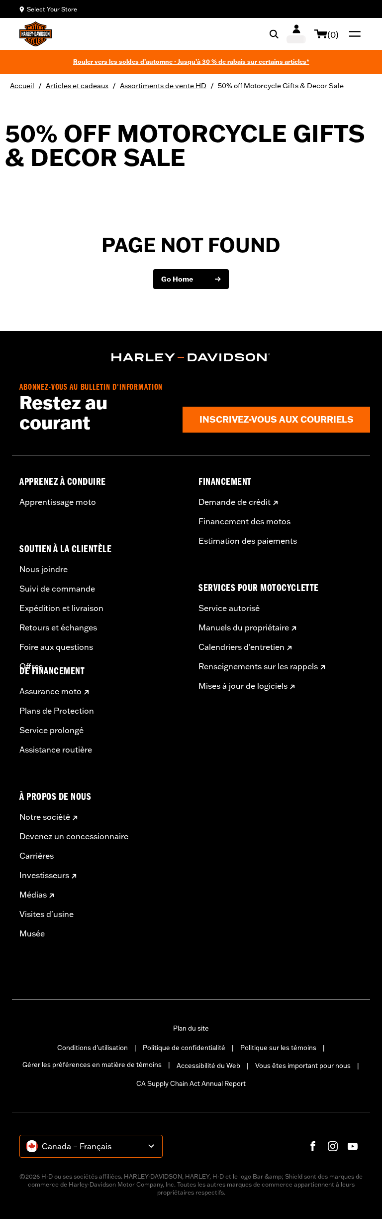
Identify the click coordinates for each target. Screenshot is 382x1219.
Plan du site (191, 1028)
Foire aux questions (56, 647)
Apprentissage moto (57, 502)
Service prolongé (51, 730)
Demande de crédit (234, 502)
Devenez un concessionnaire (73, 836)
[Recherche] (274, 33)
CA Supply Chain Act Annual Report (191, 1083)
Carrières (36, 856)
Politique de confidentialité (184, 1048)
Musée (32, 933)
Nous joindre (43, 569)
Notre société (44, 817)
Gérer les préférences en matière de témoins (92, 1064)
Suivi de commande (57, 589)
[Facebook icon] (313, 1146)
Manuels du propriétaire (243, 627)
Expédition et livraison (61, 608)
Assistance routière (55, 750)
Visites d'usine (46, 914)
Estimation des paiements (247, 541)
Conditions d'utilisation (92, 1048)
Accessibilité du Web (208, 1065)
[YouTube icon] (353, 1146)
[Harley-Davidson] (191, 357)
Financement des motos (244, 521)
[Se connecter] (296, 33)
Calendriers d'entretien (241, 647)
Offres (31, 666)
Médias (33, 895)
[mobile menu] (353, 34)
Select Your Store (52, 9)
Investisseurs (44, 875)
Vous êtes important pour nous (303, 1065)
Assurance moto (50, 691)
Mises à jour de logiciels (242, 686)
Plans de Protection (56, 711)
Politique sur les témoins (278, 1048)
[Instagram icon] (333, 1146)
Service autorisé (229, 608)
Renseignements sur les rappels (258, 666)
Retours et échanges (58, 627)
